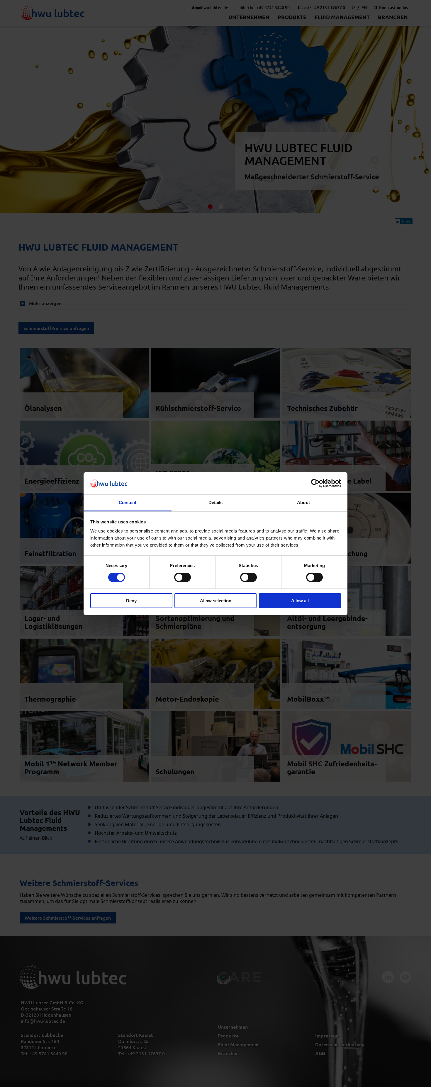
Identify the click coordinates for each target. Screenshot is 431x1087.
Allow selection (215, 600)
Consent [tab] (127, 502)
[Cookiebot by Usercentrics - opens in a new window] (315, 483)
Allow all (300, 600)
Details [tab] (215, 502)
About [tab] (303, 502)
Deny (131, 600)
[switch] (182, 577)
